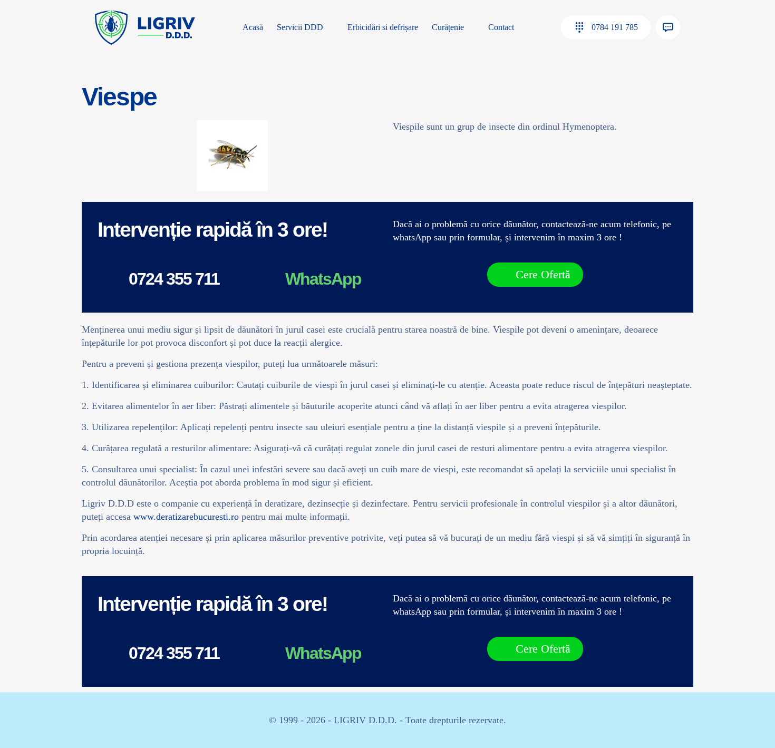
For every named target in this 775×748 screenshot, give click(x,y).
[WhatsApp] (265, 280)
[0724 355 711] (109, 280)
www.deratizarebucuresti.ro (186, 516)
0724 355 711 (174, 278)
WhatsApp (323, 278)
